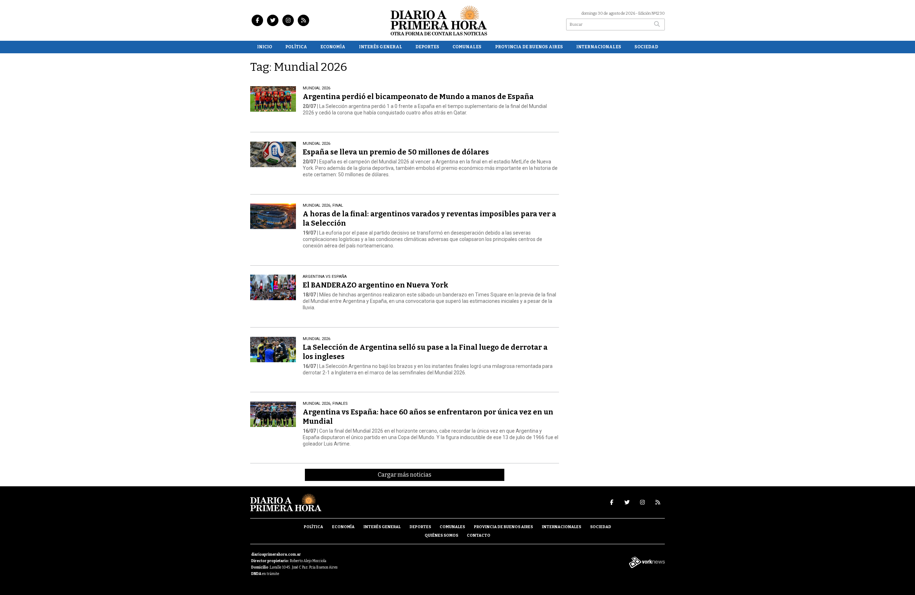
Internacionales (598, 46)
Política (296, 46)
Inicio (264, 46)
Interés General (380, 46)
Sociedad (646, 46)
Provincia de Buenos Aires (529, 46)
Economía (332, 46)
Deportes (427, 46)
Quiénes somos (441, 535)
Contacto (478, 535)
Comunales (466, 46)
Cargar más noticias (404, 474)
